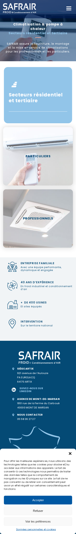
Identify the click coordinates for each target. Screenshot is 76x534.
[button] (70, 453)
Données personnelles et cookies (36, 529)
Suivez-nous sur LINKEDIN (31, 390)
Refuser (38, 510)
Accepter (38, 500)
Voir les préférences (38, 521)
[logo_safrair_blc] (20, 3)
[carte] (34, 424)
